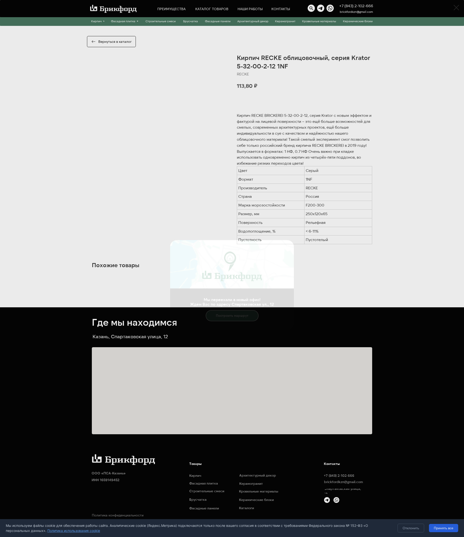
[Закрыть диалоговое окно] (456, 7)
